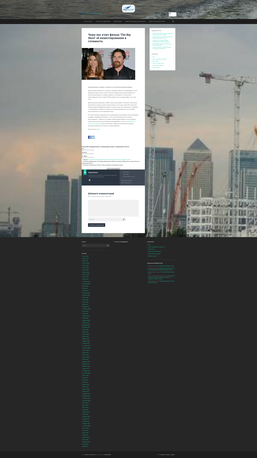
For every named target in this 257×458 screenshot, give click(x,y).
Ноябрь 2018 (86, 343)
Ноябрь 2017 (86, 368)
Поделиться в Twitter (93, 137)
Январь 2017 (86, 391)
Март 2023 (85, 290)
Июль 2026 (85, 256)
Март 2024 (85, 279)
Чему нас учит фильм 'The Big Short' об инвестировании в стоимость (109, 38)
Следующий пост (127, 182)
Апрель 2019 (86, 334)
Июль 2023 (85, 286)
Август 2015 (86, 428)
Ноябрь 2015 (86, 421)
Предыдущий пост (127, 180)
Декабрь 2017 (86, 366)
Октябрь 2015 (86, 423)
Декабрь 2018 (86, 341)
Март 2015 (85, 439)
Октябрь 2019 (86, 327)
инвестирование (127, 176)
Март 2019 (85, 336)
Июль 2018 (85, 352)
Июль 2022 (85, 297)
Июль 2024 (85, 276)
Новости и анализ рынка (157, 21)
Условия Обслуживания (95, 159)
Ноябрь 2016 (86, 396)
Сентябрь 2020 (87, 309)
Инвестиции (118, 21)
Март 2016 (85, 414)
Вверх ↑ (173, 454)
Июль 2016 (85, 405)
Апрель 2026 (86, 263)
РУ (170, 15)
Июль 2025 (85, 270)
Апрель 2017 (86, 384)
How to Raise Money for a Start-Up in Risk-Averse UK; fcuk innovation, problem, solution (161, 277)
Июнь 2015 (85, 432)
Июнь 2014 (85, 444)
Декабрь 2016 (86, 393)
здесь (98, 129)
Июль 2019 (85, 329)
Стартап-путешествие (103, 21)
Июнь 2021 (85, 302)
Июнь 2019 (85, 331)
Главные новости (156, 67)
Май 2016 (85, 409)
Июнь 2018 (85, 354)
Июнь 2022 (85, 299)
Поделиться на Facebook (89, 137)
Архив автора (89, 180)
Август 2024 (86, 274)
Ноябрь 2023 (86, 281)
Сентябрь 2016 (87, 400)
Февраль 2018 (86, 361)
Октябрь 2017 (86, 370)
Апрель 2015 (86, 437)
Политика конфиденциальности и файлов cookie (116, 159)
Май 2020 (85, 313)
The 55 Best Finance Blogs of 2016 (165, 266)
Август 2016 (86, 403)
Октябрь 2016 (86, 398)
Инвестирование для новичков (135, 21)
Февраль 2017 (86, 389)
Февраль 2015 (86, 441)
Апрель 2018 (86, 357)
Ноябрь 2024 (86, 272)
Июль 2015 (85, 430)
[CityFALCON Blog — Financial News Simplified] (128, 8)
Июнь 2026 (85, 258)
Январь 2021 (86, 306)
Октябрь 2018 (86, 345)
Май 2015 (85, 435)
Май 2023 (85, 288)
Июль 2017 (85, 377)
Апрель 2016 (86, 412)
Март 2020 (85, 318)
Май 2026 (85, 260)
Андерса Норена (165, 454)
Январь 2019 (86, 338)
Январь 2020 (86, 322)
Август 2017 (86, 375)
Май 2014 (85, 446)
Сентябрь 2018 (87, 347)
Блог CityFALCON (90, 454)
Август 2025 (86, 267)
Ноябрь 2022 (86, 295)
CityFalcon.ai (87, 21)
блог (154, 56)
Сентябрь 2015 (87, 425)
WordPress (107, 454)
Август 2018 (86, 350)
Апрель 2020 (86, 315)
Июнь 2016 (85, 407)
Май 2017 (85, 382)
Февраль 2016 (86, 416)
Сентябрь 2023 (87, 283)
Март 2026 (85, 265)
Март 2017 (85, 386)
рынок (133, 176)
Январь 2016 (86, 419)
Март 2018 (85, 359)
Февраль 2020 (86, 320)
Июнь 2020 (85, 311)
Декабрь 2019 (86, 325)
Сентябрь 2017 (87, 373)
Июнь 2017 (85, 380)
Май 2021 (85, 304)
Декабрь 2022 (86, 293)
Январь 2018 (86, 364)
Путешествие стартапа (158, 65)
